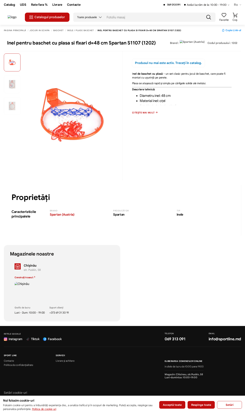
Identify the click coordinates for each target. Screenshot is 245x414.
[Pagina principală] (14, 17)
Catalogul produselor (49, 17)
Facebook (54, 339)
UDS (23, 4)
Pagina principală (15, 30)
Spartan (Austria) (62, 215)
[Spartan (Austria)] (192, 43)
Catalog (9, 4)
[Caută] (208, 17)
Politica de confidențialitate (18, 365)
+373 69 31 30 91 (59, 312)
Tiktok (35, 339)
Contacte (73, 4)
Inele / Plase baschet (80, 30)
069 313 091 (173, 4)
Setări (230, 405)
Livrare (57, 4)
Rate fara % (39, 4)
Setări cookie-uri (15, 393)
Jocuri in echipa (39, 30)
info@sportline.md (225, 339)
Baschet (58, 30)
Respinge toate (201, 405)
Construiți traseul (24, 277)
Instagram (15, 339)
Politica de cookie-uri (44, 409)
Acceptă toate (172, 405)
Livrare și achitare (65, 360)
